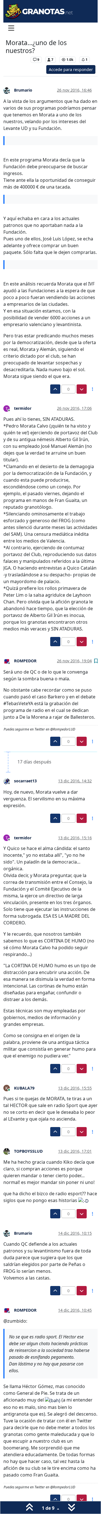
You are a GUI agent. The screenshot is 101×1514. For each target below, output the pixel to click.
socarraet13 (25, 780)
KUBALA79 (24, 1088)
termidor (22, 408)
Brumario (23, 90)
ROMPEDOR (25, 660)
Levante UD (16, 59)
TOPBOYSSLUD (28, 1151)
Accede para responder (71, 69)
